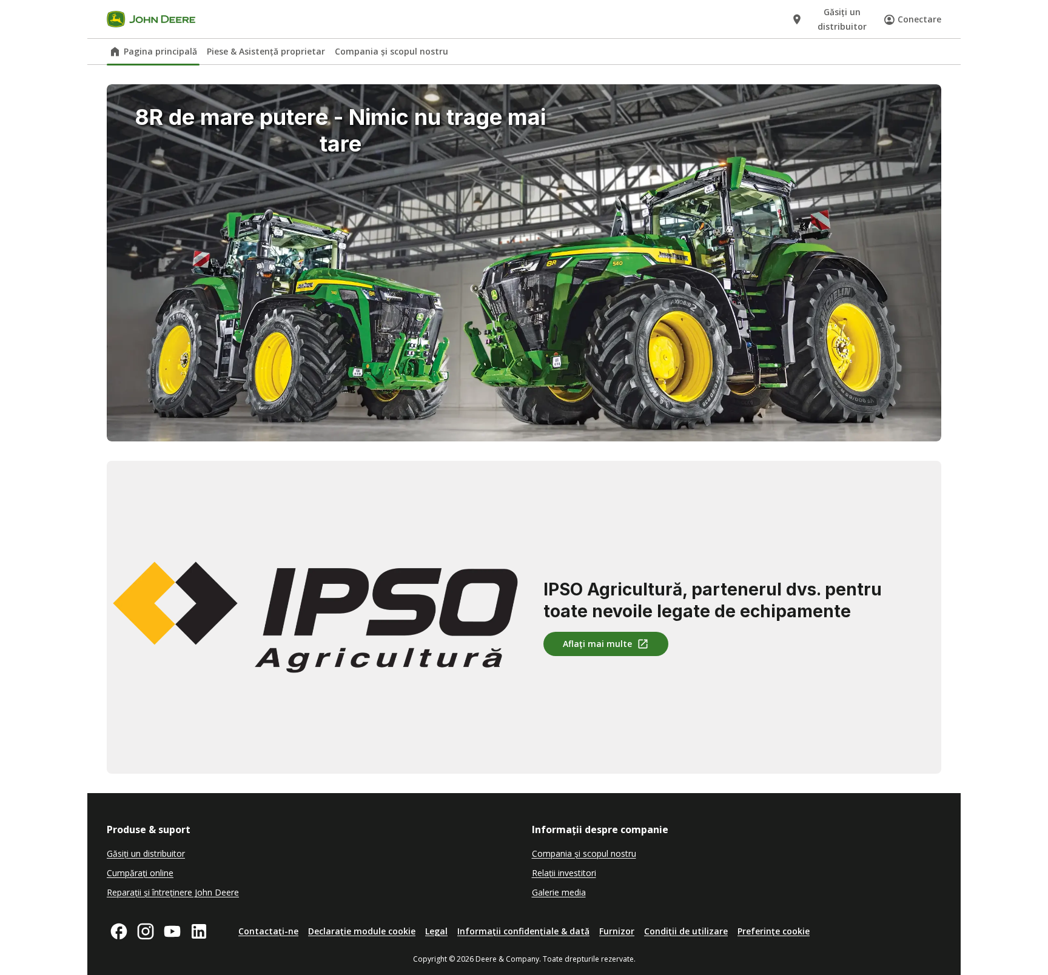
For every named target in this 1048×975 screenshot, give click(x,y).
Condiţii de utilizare (686, 931)
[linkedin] (199, 931)
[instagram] (145, 931)
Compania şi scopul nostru (391, 51)
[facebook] (119, 931)
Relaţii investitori (564, 873)
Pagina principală (160, 51)
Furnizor (616, 931)
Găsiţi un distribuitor (146, 853)
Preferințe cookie (773, 931)
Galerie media (559, 892)
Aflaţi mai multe (597, 643)
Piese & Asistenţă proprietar (266, 51)
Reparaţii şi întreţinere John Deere (173, 892)
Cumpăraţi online (140, 873)
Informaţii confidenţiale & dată (523, 931)
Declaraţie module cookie (361, 931)
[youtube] (172, 931)
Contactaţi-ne (268, 931)
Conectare (919, 19)
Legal (436, 931)
